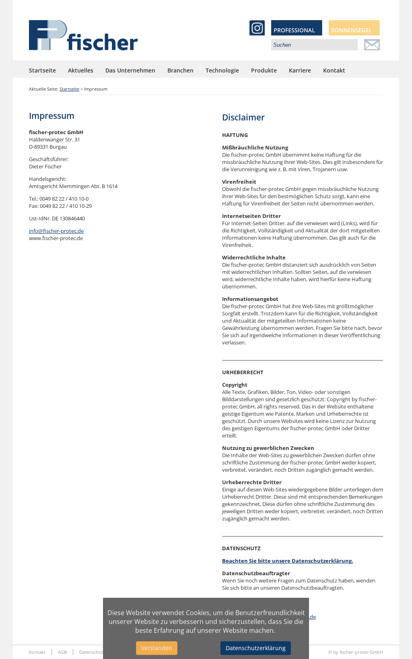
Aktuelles (80, 70)
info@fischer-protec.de (56, 230)
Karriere (300, 70)
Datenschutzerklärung (256, 648)
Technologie (222, 70)
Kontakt (334, 70)
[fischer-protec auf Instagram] (260, 33)
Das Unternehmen (130, 70)
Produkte (264, 70)
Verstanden (156, 648)
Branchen (180, 70)
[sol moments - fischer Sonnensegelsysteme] (354, 33)
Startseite (42, 70)
